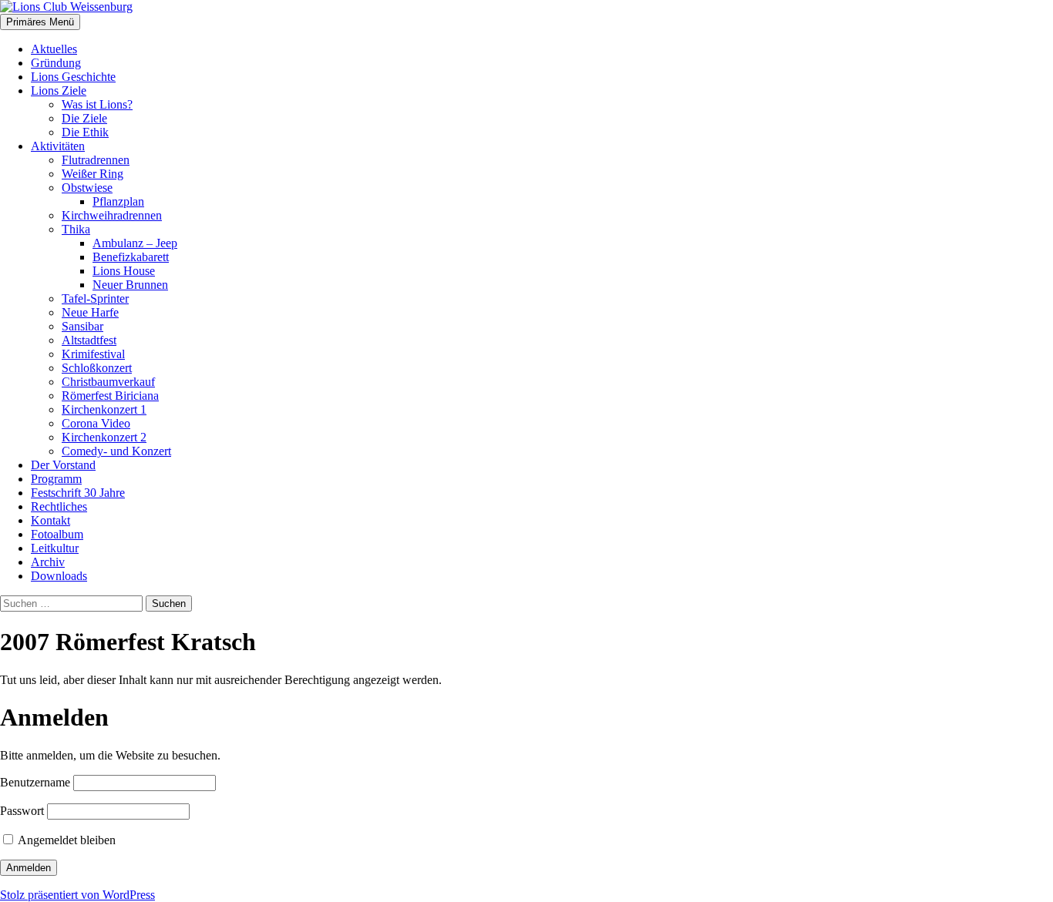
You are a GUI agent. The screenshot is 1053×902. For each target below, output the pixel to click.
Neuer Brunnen (130, 284)
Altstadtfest (89, 340)
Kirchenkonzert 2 (104, 437)
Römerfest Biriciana (110, 395)
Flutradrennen (96, 159)
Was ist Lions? (97, 104)
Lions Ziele (58, 90)
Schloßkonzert (97, 367)
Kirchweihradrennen (112, 215)
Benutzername (35, 782)
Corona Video (96, 423)
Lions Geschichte (73, 76)
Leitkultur (55, 548)
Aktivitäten (58, 146)
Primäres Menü (40, 22)
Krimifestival (93, 353)
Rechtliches (59, 506)
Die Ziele (84, 118)
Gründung (56, 62)
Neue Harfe (90, 312)
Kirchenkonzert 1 (104, 409)
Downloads (59, 575)
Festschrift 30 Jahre (78, 492)
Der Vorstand (63, 464)
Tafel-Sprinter (95, 298)
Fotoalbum (57, 534)
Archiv (48, 561)
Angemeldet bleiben (65, 840)
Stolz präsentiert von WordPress (77, 894)
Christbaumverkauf (108, 381)
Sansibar (82, 326)
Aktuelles (54, 48)
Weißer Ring (92, 173)
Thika (76, 229)
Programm (56, 478)
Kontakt (50, 520)
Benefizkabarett (131, 256)
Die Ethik (85, 132)
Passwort (22, 810)
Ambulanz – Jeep (135, 243)
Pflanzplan (118, 201)
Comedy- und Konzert (116, 451)
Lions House (124, 270)
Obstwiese (87, 187)
